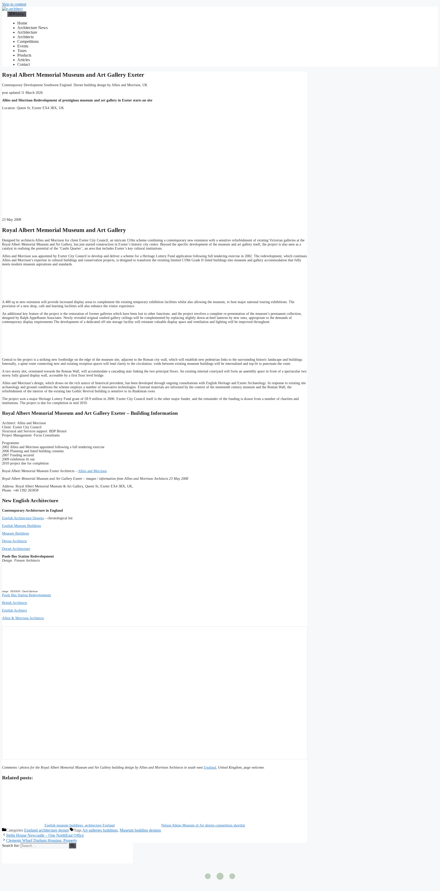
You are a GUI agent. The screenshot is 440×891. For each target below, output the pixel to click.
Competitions (28, 41)
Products (24, 55)
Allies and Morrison (92, 471)
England (210, 767)
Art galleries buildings (100, 830)
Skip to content (14, 4)
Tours (21, 50)
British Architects (14, 603)
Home (22, 23)
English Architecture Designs (23, 518)
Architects (25, 37)
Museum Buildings (15, 533)
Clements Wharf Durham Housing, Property (41, 840)
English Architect (14, 610)
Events (22, 46)
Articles (23, 60)
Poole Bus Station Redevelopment (26, 595)
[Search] (72, 845)
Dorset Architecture (16, 549)
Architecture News (32, 27)
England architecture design (46, 830)
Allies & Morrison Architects (23, 618)
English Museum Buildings (21, 526)
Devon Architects (14, 541)
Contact (23, 64)
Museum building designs (140, 830)
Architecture (27, 32)
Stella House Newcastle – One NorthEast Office (45, 835)
